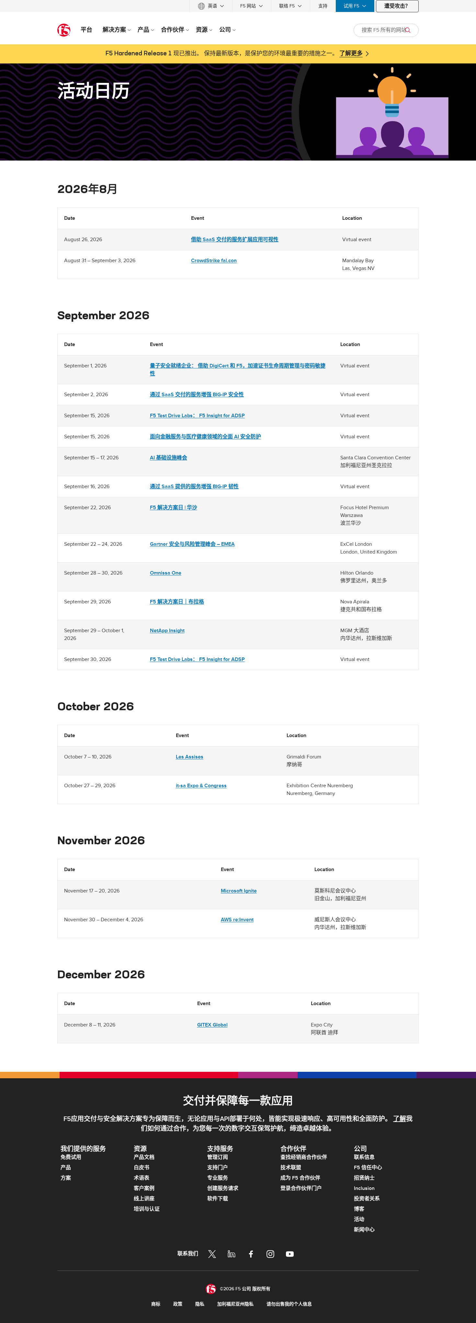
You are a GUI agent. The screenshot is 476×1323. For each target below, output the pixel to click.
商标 (155, 1304)
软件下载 (217, 1198)
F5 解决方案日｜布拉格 (177, 602)
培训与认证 (147, 1209)
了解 (399, 1119)
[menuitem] (211, 6)
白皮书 (141, 1167)
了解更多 (351, 54)
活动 (359, 1219)
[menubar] (238, 6)
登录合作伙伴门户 (301, 1188)
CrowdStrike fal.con (214, 260)
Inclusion (364, 1188)
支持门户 (217, 1167)
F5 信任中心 (368, 1167)
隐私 (199, 1304)
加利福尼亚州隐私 (235, 1304)
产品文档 (144, 1157)
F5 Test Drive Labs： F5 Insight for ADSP (197, 415)
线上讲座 (144, 1198)
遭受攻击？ (397, 6)
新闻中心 (364, 1230)
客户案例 (144, 1188)
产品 (66, 1167)
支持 (322, 6)
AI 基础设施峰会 (168, 457)
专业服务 (217, 1178)
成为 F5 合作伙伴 (300, 1178)
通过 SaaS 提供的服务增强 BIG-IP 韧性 (194, 486)
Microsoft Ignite (239, 891)
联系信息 (364, 1157)
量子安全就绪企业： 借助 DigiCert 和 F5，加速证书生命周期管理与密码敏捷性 (237, 370)
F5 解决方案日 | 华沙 (173, 507)
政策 (177, 1304)
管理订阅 (217, 1157)
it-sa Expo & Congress (201, 785)
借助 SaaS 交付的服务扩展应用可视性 (234, 239)
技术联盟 (290, 1167)
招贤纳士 (364, 1178)
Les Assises (189, 757)
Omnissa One (165, 573)
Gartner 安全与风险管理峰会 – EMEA (192, 544)
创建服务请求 (222, 1188)
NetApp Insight (167, 630)
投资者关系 (367, 1198)
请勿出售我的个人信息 (289, 1304)
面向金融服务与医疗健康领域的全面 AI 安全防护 (205, 436)
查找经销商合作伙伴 (303, 1157)
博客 (359, 1209)
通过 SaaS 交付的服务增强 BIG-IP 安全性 (197, 394)
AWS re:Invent (237, 919)
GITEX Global (212, 1025)
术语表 (141, 1178)
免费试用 (71, 1157)
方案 (66, 1178)
